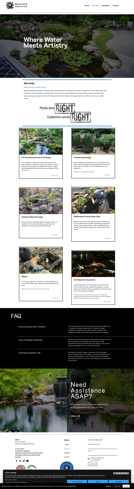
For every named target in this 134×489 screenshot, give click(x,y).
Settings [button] (108, 486)
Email (90, 451)
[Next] (124, 46)
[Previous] (10, 46)
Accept (126, 486)
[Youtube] (27, 460)
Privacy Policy (72, 486)
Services (67, 449)
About (67, 444)
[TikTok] (23, 460)
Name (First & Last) (94, 444)
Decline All (117, 486)
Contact (67, 457)
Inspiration (67, 453)
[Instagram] (20, 460)
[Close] (132, 486)
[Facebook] (16, 460)
